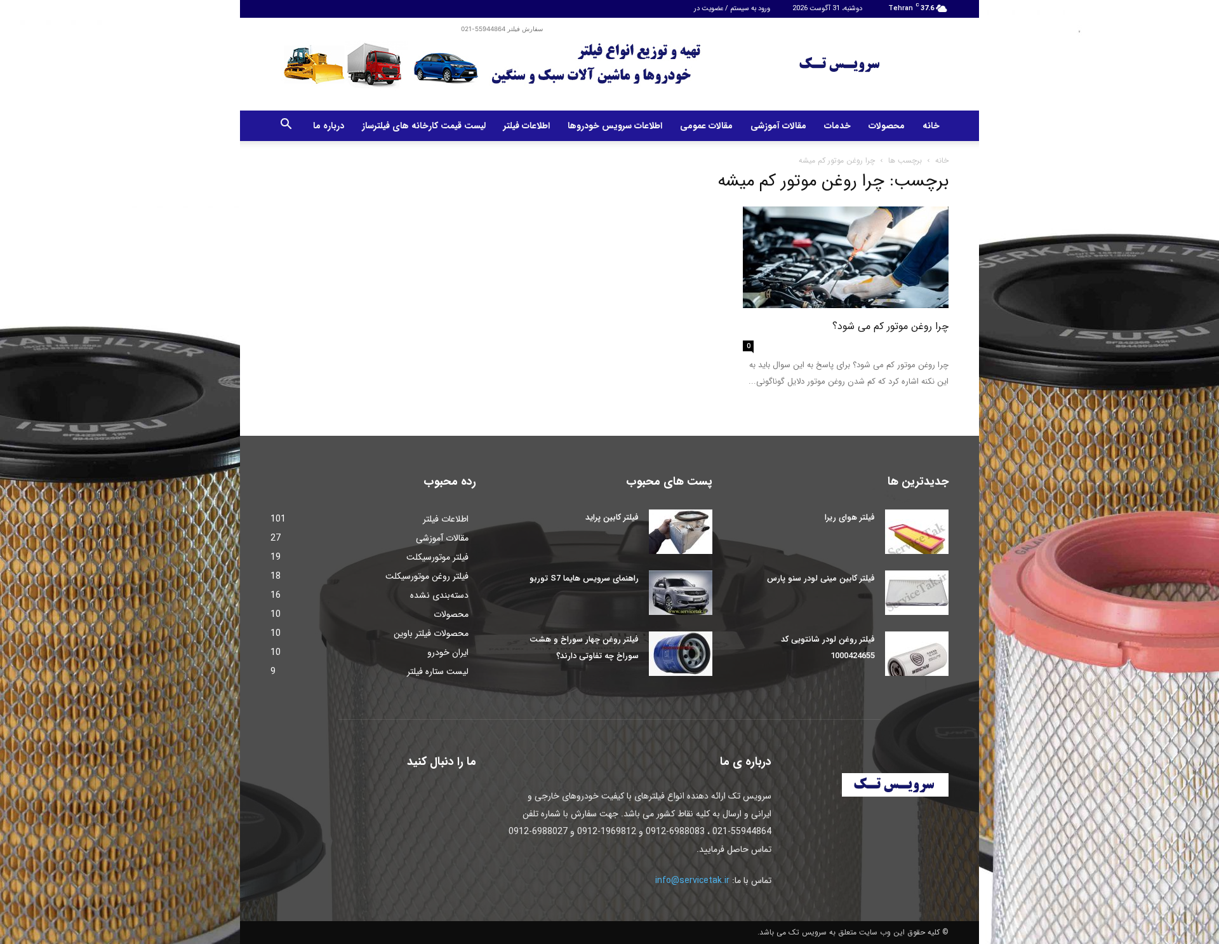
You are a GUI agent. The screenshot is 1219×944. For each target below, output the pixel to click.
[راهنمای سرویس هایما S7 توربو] (680, 592)
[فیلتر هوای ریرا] (917, 531)
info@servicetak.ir (692, 880)
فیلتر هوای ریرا (850, 517)
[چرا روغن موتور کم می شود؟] (846, 257)
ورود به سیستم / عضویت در (732, 8)
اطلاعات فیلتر (526, 126)
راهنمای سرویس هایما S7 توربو (584, 578)
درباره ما (328, 126)
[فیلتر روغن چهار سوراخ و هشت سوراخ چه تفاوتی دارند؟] (680, 653)
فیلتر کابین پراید (612, 517)
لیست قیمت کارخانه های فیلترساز (424, 126)
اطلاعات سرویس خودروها (615, 126)
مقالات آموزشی (778, 126)
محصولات (887, 126)
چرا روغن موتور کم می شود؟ (890, 326)
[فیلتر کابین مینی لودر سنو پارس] (917, 592)
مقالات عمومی (706, 126)
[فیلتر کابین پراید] (680, 531)
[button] (285, 126)
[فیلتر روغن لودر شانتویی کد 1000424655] (917, 653)
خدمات (837, 126)
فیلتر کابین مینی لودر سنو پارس (821, 578)
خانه (931, 126)
